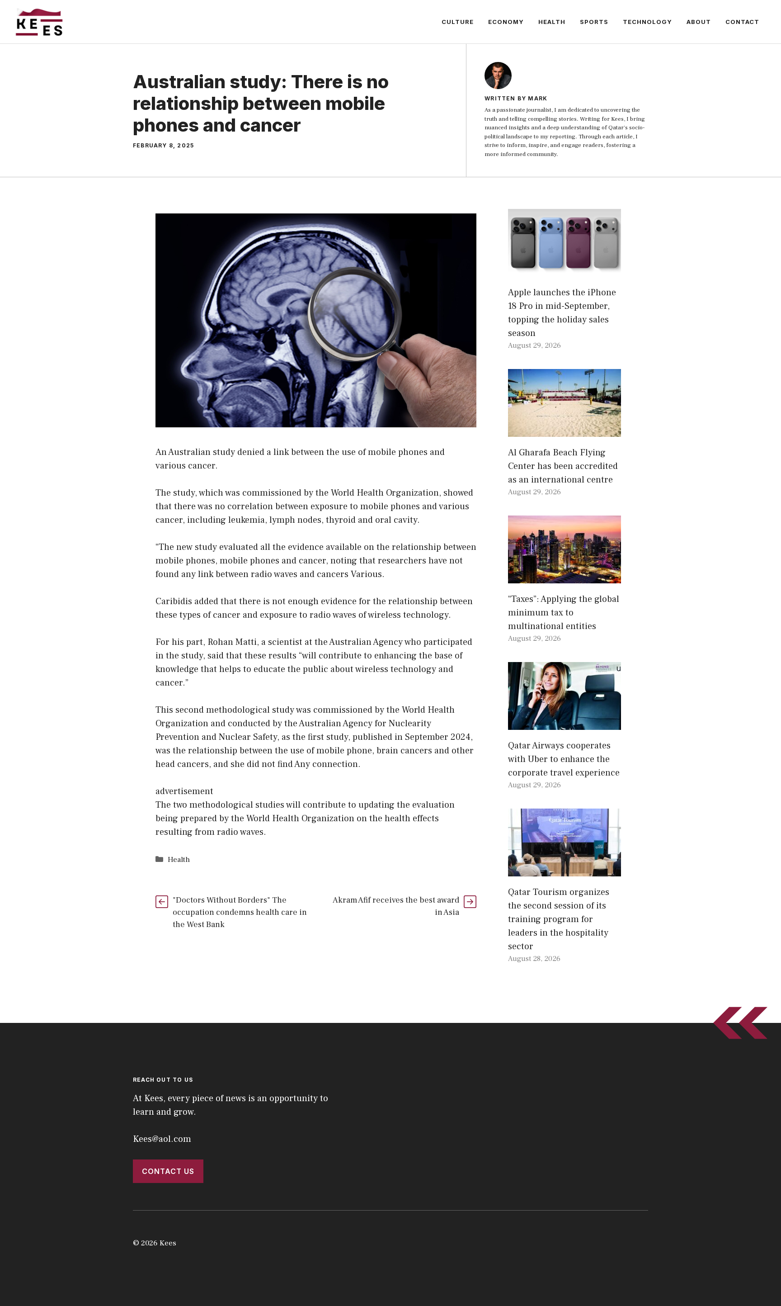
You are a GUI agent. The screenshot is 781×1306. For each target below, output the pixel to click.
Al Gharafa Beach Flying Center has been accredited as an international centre (563, 466)
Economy (506, 21)
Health (551, 21)
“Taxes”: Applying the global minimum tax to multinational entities (563, 612)
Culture (458, 21)
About (699, 21)
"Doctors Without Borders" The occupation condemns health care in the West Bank (240, 912)
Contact (742, 21)
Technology (647, 21)
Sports (594, 21)
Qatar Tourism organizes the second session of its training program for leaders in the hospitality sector (558, 919)
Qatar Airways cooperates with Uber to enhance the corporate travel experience (564, 759)
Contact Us (168, 1171)
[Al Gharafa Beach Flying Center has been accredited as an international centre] (564, 430)
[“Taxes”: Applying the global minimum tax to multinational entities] (564, 576)
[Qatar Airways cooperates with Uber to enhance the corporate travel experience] (564, 723)
